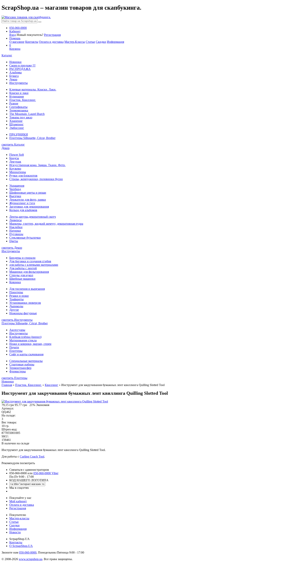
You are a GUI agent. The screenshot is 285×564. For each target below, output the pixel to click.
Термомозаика (18, 110)
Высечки (15, 196)
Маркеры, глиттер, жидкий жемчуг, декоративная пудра (46, 223)
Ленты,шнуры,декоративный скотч (32, 216)
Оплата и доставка (51, 41)
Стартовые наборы (21, 364)
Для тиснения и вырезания (27, 288)
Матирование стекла (23, 340)
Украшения (16, 185)
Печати (14, 347)
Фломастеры (17, 371)
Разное (13, 103)
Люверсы (15, 220)
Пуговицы (16, 234)
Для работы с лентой (23, 268)
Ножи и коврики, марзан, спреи (30, 343)
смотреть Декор (12, 247)
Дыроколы (16, 306)
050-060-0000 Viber (45, 473)
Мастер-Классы (74, 41)
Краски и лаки (18, 93)
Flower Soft (16, 154)
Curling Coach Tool (32, 456)
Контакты (31, 41)
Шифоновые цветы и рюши (27, 192)
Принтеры (16, 292)
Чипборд (15, 189)
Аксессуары (17, 330)
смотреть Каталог (13, 144)
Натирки (15, 230)
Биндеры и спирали (22, 257)
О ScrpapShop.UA (21, 546)
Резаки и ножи (19, 295)
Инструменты (18, 83)
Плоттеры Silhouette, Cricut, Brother (32, 138)
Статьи (90, 41)
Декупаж (15, 161)
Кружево (15, 168)
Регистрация (52, 34)
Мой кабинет (18, 501)
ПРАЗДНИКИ (18, 134)
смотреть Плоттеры (14, 378)
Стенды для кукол (21, 275)
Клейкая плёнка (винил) (25, 337)
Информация (115, 41)
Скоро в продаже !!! (22, 65)
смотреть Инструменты (17, 319)
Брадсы (14, 158)
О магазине (16, 41)
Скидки (101, 41)
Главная (7, 385)
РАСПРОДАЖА (20, 69)
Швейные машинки (22, 278)
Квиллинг (51, 385)
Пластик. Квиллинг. (22, 100)
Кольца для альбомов (23, 210)
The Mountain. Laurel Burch (27, 114)
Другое (14, 309)
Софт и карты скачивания (26, 354)
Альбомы (15, 72)
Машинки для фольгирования (29, 271)
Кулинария (16, 96)
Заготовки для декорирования (29, 206)
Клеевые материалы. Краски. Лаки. (32, 89)
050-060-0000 (27, 552)
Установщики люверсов (25, 302)
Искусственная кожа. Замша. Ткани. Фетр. (37, 165)
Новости (15, 532)
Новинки (15, 62)
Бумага (14, 76)
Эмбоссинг (16, 128)
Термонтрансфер (20, 368)
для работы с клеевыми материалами (33, 264)
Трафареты (16, 299)
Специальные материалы (26, 361)
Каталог (7, 55)
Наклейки (15, 227)
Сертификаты (18, 107)
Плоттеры (15, 350)
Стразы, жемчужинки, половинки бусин (36, 179)
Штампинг (16, 124)
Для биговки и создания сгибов (30, 261)
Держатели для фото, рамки (27, 199)
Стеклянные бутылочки (25, 237)
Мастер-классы (19, 518)
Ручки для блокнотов (23, 175)
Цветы (13, 241)
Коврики (15, 282)
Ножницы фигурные (23, 313)
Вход (12, 34)
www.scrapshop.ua (30, 559)
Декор (13, 79)
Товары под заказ (20, 117)
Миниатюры (17, 172)
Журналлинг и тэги (22, 203)
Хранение (15, 121)
